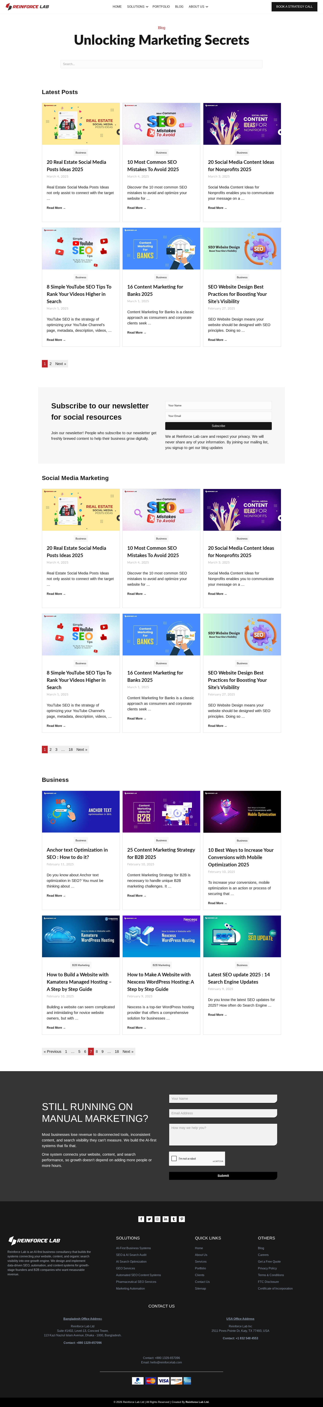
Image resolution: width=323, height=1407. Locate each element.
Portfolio (161, 6)
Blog (179, 6)
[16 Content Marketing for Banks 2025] (161, 248)
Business (81, 152)
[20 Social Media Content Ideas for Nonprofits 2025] (242, 124)
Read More (56, 207)
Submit (223, 1176)
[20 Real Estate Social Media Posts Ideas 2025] (81, 124)
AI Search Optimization (131, 1261)
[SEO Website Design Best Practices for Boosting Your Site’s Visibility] (242, 248)
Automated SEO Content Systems (138, 1275)
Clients (199, 1275)
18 (71, 749)
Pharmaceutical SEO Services (136, 1281)
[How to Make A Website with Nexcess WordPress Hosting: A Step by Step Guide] (161, 936)
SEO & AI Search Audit (131, 1254)
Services (201, 1261)
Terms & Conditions (271, 1275)
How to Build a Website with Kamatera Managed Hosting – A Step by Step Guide (79, 982)
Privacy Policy (267, 1268)
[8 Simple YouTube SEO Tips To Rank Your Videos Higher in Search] (81, 248)
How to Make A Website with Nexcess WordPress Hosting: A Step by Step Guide (160, 982)
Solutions (135, 6)
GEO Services (125, 1268)
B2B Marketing (81, 965)
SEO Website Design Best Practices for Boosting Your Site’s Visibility (237, 294)
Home (117, 6)
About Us (196, 6)
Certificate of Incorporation (275, 1288)
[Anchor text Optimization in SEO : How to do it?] (81, 811)
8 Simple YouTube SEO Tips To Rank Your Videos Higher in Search (79, 294)
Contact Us (202, 1281)
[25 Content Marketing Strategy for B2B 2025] (161, 811)
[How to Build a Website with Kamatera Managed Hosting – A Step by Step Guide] (81, 936)
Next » (60, 364)
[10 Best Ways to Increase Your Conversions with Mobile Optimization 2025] (242, 811)
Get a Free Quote (269, 1261)
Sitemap (200, 1288)
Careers (263, 1254)
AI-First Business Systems (133, 1248)
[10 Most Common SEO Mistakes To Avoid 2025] (161, 124)
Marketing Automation (130, 1288)
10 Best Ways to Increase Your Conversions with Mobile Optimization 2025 (240, 857)
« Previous (52, 1051)
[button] (218, 426)
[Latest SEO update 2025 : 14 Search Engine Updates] (242, 936)
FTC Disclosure (268, 1281)
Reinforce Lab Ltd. (197, 1401)
